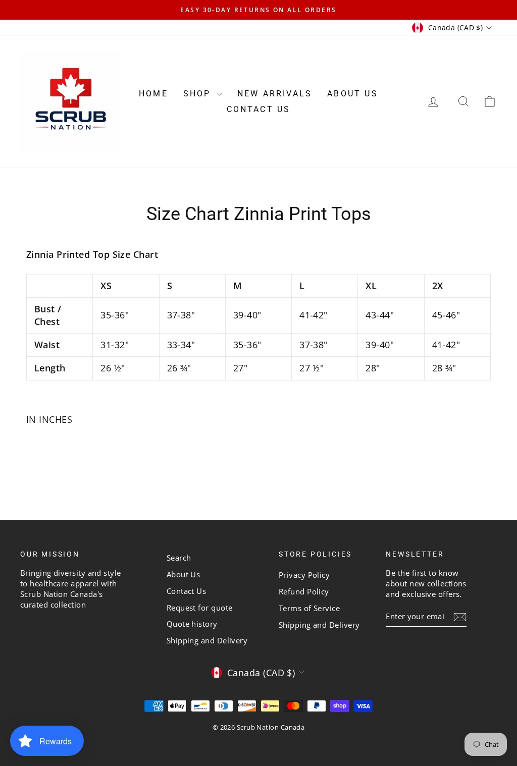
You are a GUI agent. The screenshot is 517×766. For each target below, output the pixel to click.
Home (153, 93)
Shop (199, 93)
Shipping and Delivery (207, 640)
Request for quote (200, 608)
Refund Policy (304, 591)
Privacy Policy (304, 575)
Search (179, 558)
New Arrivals (274, 93)
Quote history (192, 624)
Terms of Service (309, 608)
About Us (352, 93)
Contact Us (259, 109)
